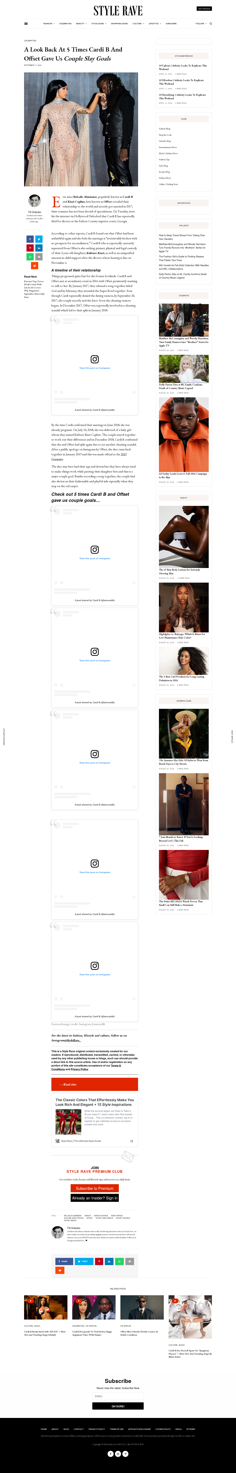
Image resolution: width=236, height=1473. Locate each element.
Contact (79, 1429)
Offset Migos (70, 1220)
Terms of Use (116, 1429)
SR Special (91, 1325)
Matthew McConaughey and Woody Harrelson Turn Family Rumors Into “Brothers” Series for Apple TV (182, 247)
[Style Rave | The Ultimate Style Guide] (118, 10)
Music (37, 1325)
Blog (66, 1429)
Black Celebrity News (168, 153)
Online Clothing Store (168, 184)
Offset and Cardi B (104, 1218)
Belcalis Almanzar (72, 1215)
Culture (28, 1325)
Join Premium (204, 8)
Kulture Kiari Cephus (73, 1218)
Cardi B (87, 1215)
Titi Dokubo (34, 212)
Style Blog (163, 165)
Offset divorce (123, 1218)
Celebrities (30, 40)
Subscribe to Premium (95, 1188)
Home (44, 1429)
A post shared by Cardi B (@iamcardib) (94, 410)
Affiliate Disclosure (139, 1429)
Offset (89, 1218)
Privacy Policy (79, 1069)
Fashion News (165, 177)
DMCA (178, 1429)
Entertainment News (168, 147)
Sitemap (190, 1429)
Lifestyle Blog (165, 141)
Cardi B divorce (101, 1215)
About (55, 1429)
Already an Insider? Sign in (95, 1198)
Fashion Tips (164, 159)
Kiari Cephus (117, 1215)
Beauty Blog (164, 171)
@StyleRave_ (72, 1040)
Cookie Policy (163, 1429)
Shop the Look (165, 134)
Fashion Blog (164, 128)
